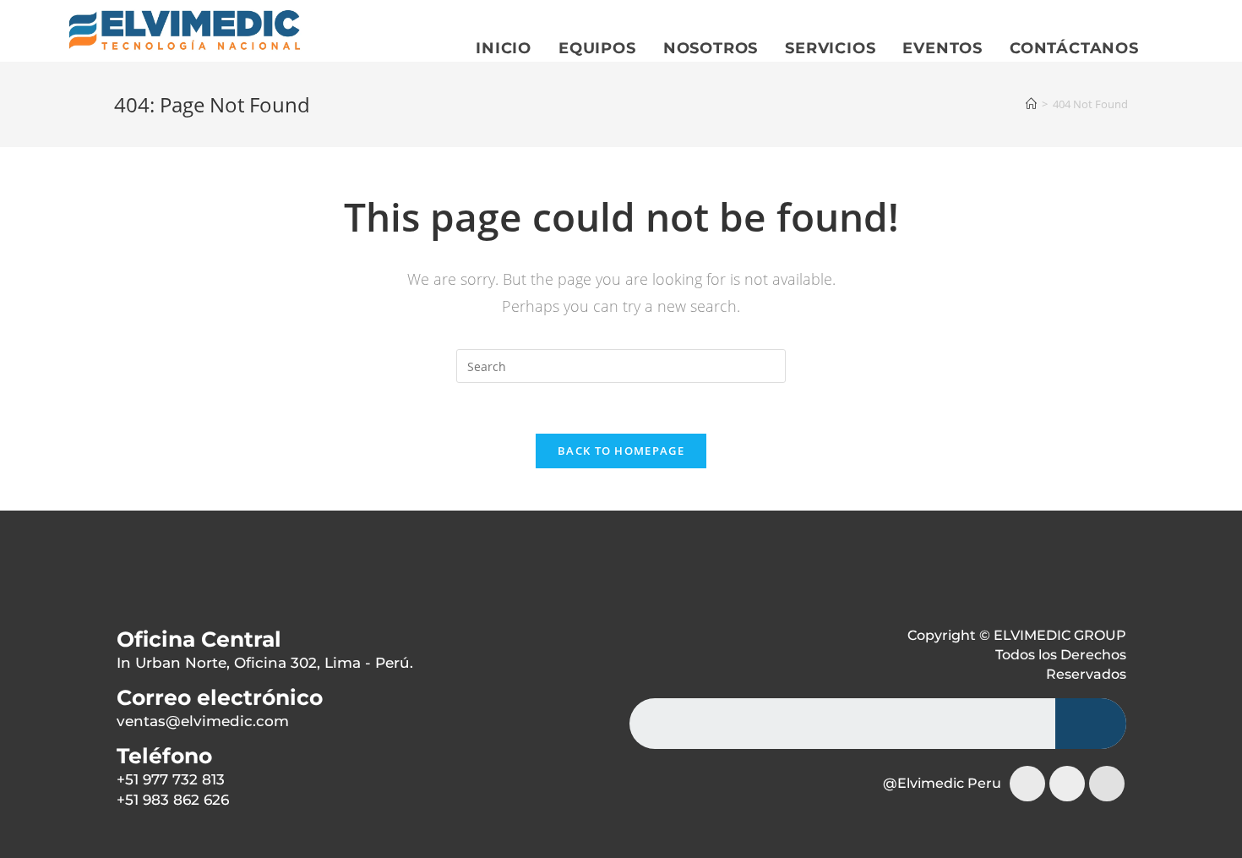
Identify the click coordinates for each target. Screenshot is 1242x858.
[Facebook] (1067, 783)
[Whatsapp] (1107, 783)
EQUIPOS (597, 48)
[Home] (1031, 104)
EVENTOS (942, 48)
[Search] (1090, 723)
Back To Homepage (621, 450)
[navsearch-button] (129, 582)
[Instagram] (1027, 783)
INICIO (503, 48)
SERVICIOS (830, 48)
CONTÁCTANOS (1074, 48)
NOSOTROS (710, 48)
